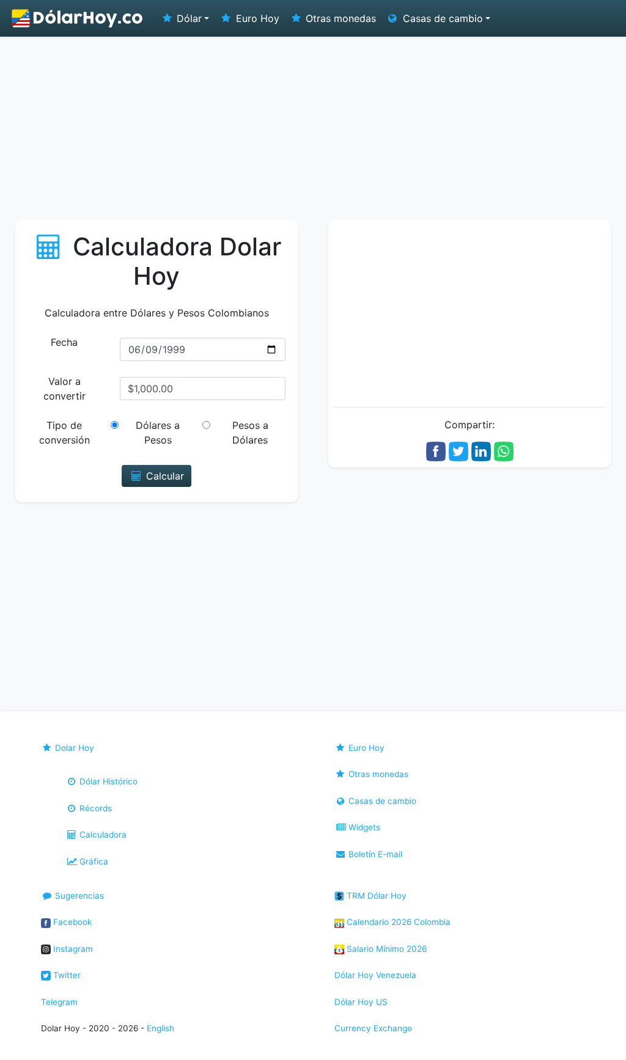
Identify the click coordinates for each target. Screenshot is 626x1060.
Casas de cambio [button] (441, 18)
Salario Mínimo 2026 (385, 949)
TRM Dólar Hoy (375, 896)
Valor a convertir (64, 388)
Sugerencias (78, 896)
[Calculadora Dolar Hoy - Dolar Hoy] (77, 18)
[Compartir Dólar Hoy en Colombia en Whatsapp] (504, 450)
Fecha (64, 342)
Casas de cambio (381, 801)
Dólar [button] (188, 18)
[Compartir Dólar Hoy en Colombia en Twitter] (458, 450)
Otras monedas (339, 18)
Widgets (363, 827)
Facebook (71, 922)
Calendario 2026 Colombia (397, 922)
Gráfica (92, 861)
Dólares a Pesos (158, 432)
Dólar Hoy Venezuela (375, 975)
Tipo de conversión (64, 432)
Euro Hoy (256, 18)
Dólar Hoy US (361, 1002)
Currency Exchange (373, 1028)
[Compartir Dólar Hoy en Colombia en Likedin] (481, 450)
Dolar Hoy (73, 748)
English (160, 1028)
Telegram (59, 1002)
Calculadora (102, 834)
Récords (94, 808)
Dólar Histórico (107, 781)
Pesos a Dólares (250, 432)
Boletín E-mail (374, 854)
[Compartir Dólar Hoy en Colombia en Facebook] (436, 450)
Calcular (163, 476)
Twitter (66, 975)
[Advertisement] (313, 128)
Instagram (72, 949)
